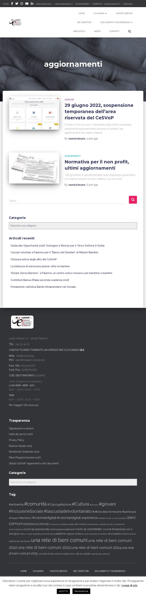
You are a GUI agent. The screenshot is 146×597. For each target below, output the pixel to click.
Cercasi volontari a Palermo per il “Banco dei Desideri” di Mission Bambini (54, 252)
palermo (61, 533)
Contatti (114, 31)
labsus (23, 534)
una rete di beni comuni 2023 (44, 547)
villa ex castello (82, 553)
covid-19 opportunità (36, 529)
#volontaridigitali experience (77, 518)
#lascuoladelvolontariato (68, 511)
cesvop (43, 524)
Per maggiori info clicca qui (23, 405)
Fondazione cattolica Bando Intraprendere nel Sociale (43, 286)
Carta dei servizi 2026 (21, 434)
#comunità (35, 504)
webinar (106, 554)
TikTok (6, 4)
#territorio (25, 518)
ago (92, 138)
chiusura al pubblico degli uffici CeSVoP (68, 524)
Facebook (12, 4)
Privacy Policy (16, 440)
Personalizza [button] (81, 591)
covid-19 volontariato (88, 529)
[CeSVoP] (15, 22)
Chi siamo (99, 13)
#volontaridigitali (44, 518)
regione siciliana (75, 534)
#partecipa (129, 511)
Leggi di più (129, 585)
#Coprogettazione (59, 504)
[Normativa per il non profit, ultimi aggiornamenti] (34, 168)
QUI (82, 350)
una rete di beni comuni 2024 (96, 547)
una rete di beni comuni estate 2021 (56, 554)
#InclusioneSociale (26, 511)
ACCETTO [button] (63, 591)
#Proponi (14, 518)
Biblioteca (79, 31)
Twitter (16, 4)
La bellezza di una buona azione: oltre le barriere (40, 266)
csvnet (107, 529)
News (97, 31)
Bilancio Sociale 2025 (20, 445)
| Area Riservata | (44, 4)
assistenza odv (105, 518)
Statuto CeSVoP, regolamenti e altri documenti (34, 463)
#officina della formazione (106, 511)
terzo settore (114, 533)
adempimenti (73, 156)
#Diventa (94, 505)
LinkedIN (32, 4)
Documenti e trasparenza (115, 22)
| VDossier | (127, 4)
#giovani (107, 504)
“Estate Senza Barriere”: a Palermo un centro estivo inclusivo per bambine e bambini (61, 273)
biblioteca (30, 524)
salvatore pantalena (98, 534)
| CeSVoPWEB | (82, 4)
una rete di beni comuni (59, 540)
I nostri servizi (124, 13)
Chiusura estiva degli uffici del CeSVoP (34, 259)
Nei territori (84, 22)
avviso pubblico (119, 518)
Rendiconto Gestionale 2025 (24, 451)
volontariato (96, 554)
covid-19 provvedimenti (62, 529)
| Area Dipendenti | (63, 4)
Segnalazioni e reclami (21, 428)
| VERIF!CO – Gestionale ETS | (106, 4)
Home (82, 13)
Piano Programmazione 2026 (25, 457)
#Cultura (80, 504)
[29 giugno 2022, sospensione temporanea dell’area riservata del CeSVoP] (34, 113)
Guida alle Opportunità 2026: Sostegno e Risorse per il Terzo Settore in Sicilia (57, 245)
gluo (16, 533)
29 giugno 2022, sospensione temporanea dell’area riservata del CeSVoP (99, 111)
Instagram (21, 4)
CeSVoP (69, 99)
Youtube (26, 4)
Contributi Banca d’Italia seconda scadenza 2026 (40, 280)
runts (86, 534)
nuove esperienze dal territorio (40, 534)
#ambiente (16, 504)
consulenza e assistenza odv (100, 524)
